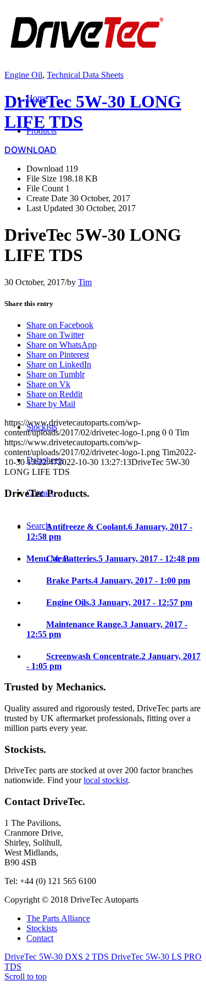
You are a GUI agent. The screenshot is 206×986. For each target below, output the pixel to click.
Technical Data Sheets (85, 75)
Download (30, 149)
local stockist (105, 780)
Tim (85, 282)
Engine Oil (23, 75)
